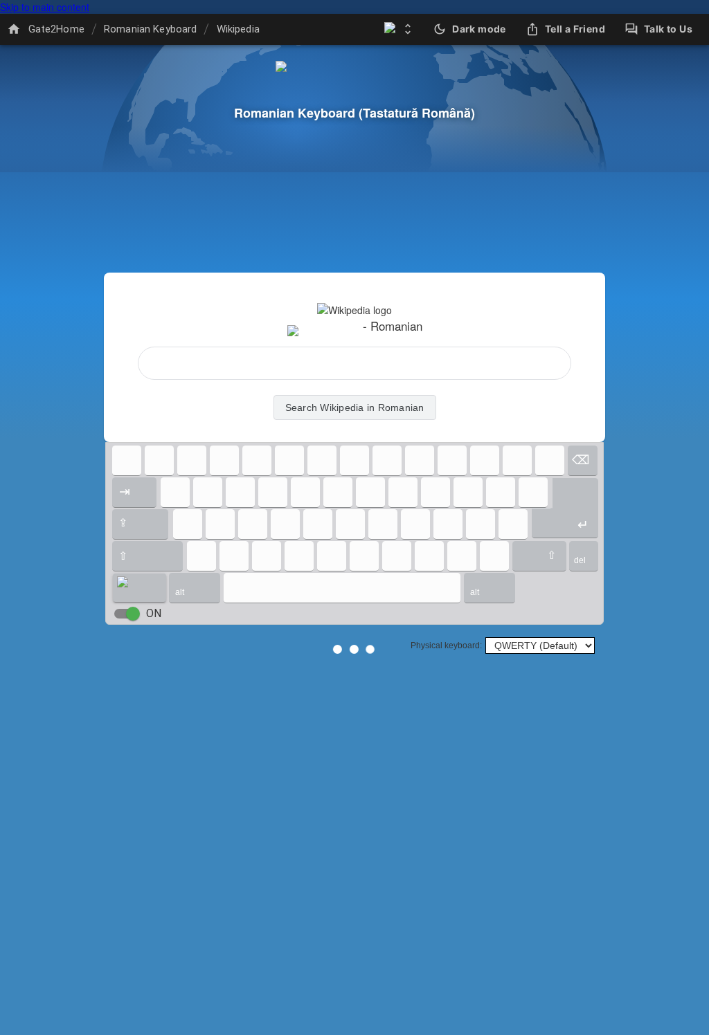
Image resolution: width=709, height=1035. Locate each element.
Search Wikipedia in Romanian (354, 407)
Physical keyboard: (446, 645)
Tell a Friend (575, 29)
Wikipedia (238, 29)
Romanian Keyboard (150, 29)
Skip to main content (44, 7)
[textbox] (354, 363)
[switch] (132, 614)
